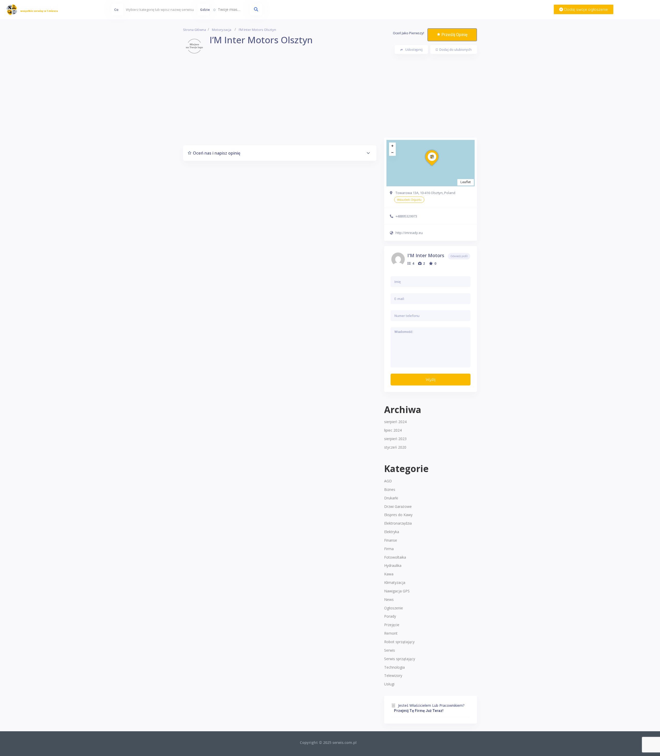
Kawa (388, 574)
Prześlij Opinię (454, 34)
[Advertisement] (330, 101)
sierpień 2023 (395, 438)
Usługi (389, 684)
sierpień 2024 (395, 421)
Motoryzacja (221, 29)
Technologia (394, 667)
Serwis (389, 650)
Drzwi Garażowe (398, 506)
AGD (388, 480)
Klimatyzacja (394, 582)
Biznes (389, 489)
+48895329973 (406, 216)
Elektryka (391, 531)
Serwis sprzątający (399, 658)
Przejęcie (391, 624)
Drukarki (391, 497)
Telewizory (393, 675)
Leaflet (465, 182)
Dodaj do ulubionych (455, 49)
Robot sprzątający (399, 641)
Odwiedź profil (459, 256)
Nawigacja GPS (397, 591)
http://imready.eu (409, 232)
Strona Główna (194, 29)
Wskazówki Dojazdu (409, 199)
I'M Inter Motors (425, 255)
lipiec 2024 (393, 430)
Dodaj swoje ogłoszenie (585, 9)
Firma (389, 548)
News (389, 599)
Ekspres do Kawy (398, 514)
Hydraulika (392, 565)
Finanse (390, 540)
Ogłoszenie (393, 608)
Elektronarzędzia (398, 523)
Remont (391, 633)
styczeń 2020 (395, 447)
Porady (390, 616)
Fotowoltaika (395, 557)
